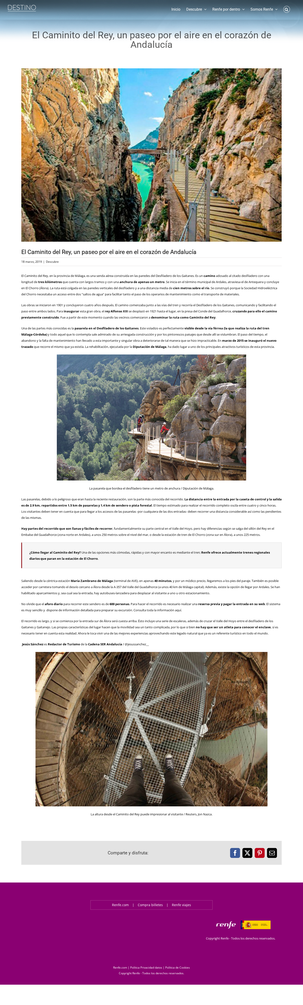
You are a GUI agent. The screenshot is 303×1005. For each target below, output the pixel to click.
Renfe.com (120, 905)
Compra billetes (150, 905)
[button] (286, 9)
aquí (178, 610)
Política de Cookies (177, 968)
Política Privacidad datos (146, 968)
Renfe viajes (181, 905)
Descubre (52, 262)
